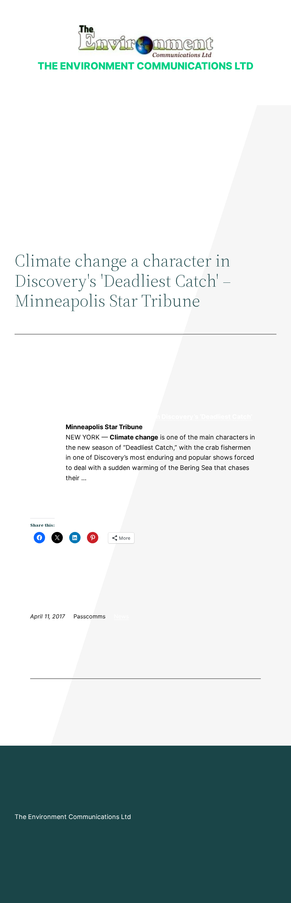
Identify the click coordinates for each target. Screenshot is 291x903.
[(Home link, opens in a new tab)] (145, 41)
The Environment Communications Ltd (145, 66)
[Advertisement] (145, 163)
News (121, 616)
